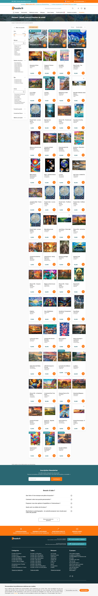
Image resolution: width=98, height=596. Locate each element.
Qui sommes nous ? (74, 562)
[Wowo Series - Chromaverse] (35, 171)
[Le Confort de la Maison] (64, 362)
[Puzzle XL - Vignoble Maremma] (50, 417)
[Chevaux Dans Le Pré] (64, 390)
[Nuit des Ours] (50, 116)
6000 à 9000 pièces (19, 71)
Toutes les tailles (34, 570)
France (68, 1)
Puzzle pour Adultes (19, 83)
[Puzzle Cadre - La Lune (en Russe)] (35, 226)
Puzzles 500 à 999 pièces (36, 558)
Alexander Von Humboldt (20, 94)
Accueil (13, 22)
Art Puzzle (17, 46)
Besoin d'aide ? (73, 568)
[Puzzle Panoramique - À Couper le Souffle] (79, 417)
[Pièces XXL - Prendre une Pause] (64, 116)
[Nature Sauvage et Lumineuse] (79, 335)
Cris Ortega (17, 96)
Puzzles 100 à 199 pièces (36, 555)
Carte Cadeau (50, 12)
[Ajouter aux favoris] (45, 31)
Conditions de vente (74, 559)
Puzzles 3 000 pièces (35, 564)
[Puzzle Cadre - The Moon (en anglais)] (64, 198)
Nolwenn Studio (18, 101)
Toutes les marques (55, 570)
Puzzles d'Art (15, 555)
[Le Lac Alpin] (35, 89)
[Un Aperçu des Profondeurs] (50, 444)
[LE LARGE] (64, 62)
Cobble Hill (17, 50)
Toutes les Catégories (17, 570)
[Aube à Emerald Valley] (35, 362)
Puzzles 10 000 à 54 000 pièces (38, 567)
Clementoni (17, 49)
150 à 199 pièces (18, 63)
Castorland (53, 556)
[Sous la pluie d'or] (64, 417)
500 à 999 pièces (18, 66)
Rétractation (72, 570)
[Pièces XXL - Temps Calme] (64, 280)
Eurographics (17, 54)
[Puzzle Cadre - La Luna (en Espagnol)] (50, 198)
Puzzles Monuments (17, 559)
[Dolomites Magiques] (79, 390)
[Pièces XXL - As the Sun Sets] (79, 226)
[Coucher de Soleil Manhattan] (50, 144)
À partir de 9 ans (18, 81)
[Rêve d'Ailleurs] (64, 335)
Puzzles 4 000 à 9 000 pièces (38, 566)
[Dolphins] (35, 308)
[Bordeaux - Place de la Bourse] (79, 144)
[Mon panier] (84, 8)
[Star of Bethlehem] (50, 308)
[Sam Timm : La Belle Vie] (79, 171)
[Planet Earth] (79, 280)
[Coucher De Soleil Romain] (35, 417)
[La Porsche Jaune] (35, 335)
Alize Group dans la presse (76, 564)
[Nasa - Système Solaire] (50, 171)
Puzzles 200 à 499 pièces (36, 556)
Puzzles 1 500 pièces (35, 561)
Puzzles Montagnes (17, 558)
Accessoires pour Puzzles (18, 564)
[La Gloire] (79, 362)
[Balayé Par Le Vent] (64, 89)
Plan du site (72, 561)
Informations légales (74, 553)
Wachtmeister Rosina (19, 103)
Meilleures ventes (34, 12)
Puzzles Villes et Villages (18, 561)
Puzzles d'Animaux (16, 553)
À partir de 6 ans (18, 79)
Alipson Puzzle (18, 45)
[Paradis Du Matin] (64, 444)
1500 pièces (17, 68)
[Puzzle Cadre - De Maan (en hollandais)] (79, 198)
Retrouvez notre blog (74, 565)
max (24, 36)
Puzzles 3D (14, 565)
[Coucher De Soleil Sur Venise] (35, 253)
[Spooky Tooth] (79, 253)
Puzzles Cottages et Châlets (19, 556)
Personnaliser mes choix (72, 590)
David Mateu (17, 97)
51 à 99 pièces (18, 62)
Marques (42, 12)
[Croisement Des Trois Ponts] (50, 390)
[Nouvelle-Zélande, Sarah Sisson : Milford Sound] (79, 89)
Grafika (52, 567)
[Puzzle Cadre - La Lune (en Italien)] (35, 116)
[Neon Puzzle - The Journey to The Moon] (79, 62)
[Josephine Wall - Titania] (35, 198)
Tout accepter (84, 590)
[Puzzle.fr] (17, 9)
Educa (16, 52)
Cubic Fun (53, 561)
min (14, 36)
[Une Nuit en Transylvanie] (64, 308)
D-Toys (52, 562)
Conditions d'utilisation (75, 555)
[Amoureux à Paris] (35, 62)
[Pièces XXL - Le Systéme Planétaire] (35, 390)
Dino (16, 51)
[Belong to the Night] (64, 253)
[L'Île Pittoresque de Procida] (50, 362)
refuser (16, 593)
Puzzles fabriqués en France (19, 567)
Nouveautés (24, 12)
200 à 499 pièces (18, 65)
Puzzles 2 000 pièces (35, 562)
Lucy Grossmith (18, 98)
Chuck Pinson (17, 95)
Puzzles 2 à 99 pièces (35, 553)
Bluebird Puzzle (18, 48)
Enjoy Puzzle (17, 53)
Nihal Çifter (17, 100)
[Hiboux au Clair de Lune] (35, 144)
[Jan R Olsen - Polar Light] (64, 226)
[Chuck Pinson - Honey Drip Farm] (50, 253)
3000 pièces (17, 70)
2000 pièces (17, 69)
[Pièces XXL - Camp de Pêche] (35, 280)
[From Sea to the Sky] (79, 116)
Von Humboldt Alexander (20, 102)
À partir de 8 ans (18, 80)
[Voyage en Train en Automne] (50, 62)
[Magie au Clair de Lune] (50, 280)
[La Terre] (64, 171)
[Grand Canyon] (35, 444)
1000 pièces (17, 67)
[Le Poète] (50, 89)
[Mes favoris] (81, 8)
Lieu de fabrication (74, 567)
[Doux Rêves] (79, 308)
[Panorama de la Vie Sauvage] (64, 144)
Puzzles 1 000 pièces (35, 559)
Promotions (81, 12)
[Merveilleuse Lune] (50, 226)
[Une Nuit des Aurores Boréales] (50, 335)
